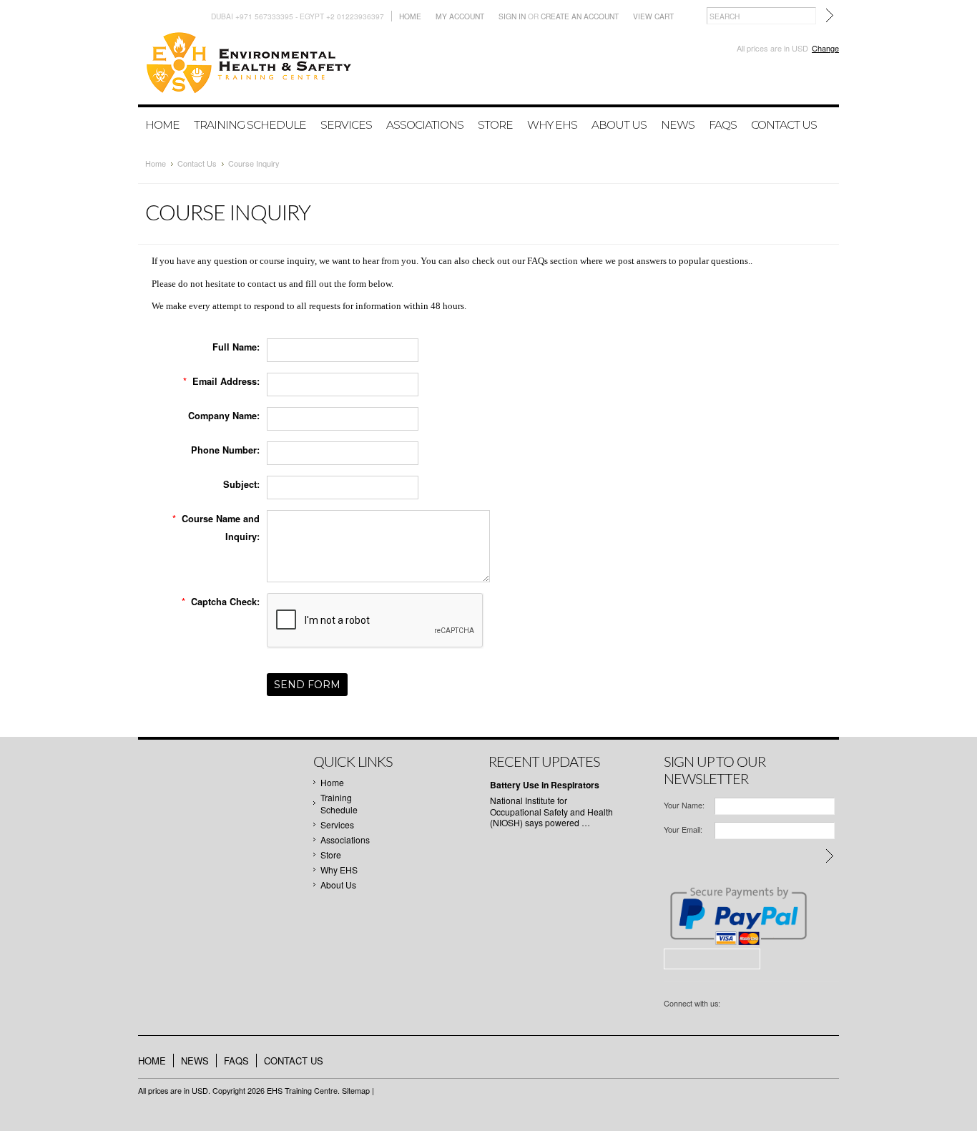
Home (410, 16)
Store (495, 125)
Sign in (512, 16)
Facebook (731, 1005)
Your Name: (684, 805)
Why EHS (552, 125)
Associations (424, 125)
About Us (619, 125)
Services (346, 125)
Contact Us (197, 163)
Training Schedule (250, 125)
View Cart (653, 16)
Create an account (580, 16)
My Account (460, 16)
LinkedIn (751, 1005)
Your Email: (683, 829)
